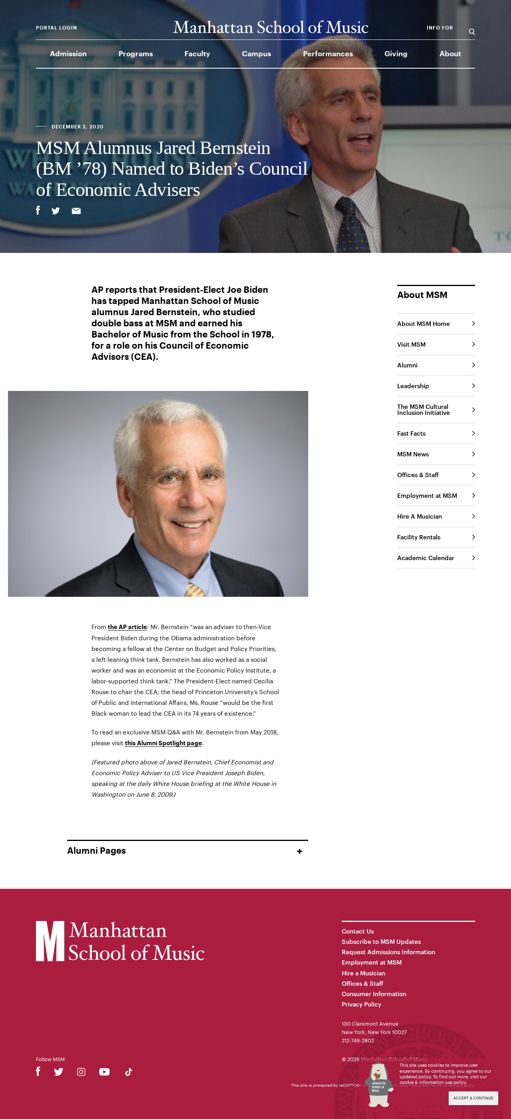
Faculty (197, 53)
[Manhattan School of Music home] (270, 27)
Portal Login (56, 28)
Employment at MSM (427, 495)
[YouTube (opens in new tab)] (104, 1073)
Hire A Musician (419, 516)
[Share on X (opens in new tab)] (55, 211)
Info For (440, 28)
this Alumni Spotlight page (163, 743)
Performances (328, 53)
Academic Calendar (425, 557)
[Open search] (472, 27)
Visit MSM (411, 344)
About (450, 53)
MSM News (413, 454)
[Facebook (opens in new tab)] (38, 1073)
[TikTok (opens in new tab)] (128, 1073)
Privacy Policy (361, 1004)
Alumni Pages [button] (96, 851)
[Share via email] (76, 211)
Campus (256, 53)
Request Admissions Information (388, 951)
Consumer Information (374, 993)
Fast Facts (411, 433)
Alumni (407, 365)
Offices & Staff (418, 474)
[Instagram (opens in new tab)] (81, 1073)
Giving (396, 53)
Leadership (413, 385)
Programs (136, 53)
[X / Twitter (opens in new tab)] (58, 1073)
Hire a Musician (363, 973)
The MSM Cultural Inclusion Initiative (423, 409)
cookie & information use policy (433, 1082)
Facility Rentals (418, 537)
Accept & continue (473, 1098)
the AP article (127, 627)
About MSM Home (423, 323)
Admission (68, 53)
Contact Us (358, 931)
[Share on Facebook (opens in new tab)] (38, 210)
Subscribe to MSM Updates (381, 941)
